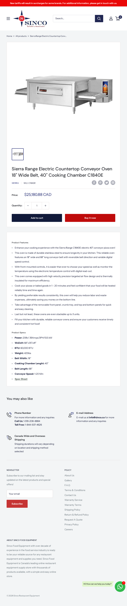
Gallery (68, 480)
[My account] (111, 18)
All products (21, 36)
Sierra (15, 183)
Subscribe (17, 503)
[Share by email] (113, 182)
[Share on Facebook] (94, 182)
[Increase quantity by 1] (45, 205)
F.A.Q (67, 485)
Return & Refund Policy (76, 514)
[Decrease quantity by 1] (27, 205)
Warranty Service (73, 499)
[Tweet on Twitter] (106, 182)
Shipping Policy (72, 509)
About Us (69, 475)
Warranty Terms (72, 504)
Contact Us (70, 495)
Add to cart (37, 217)
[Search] (99, 18)
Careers (68, 529)
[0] (118, 19)
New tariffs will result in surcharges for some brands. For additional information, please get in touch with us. (63, 3)
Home (9, 36)
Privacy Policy (71, 524)
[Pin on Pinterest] (100, 182)
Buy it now (90, 217)
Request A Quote (73, 519)
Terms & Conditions (74, 490)
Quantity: (17, 205)
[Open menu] (8, 18)
